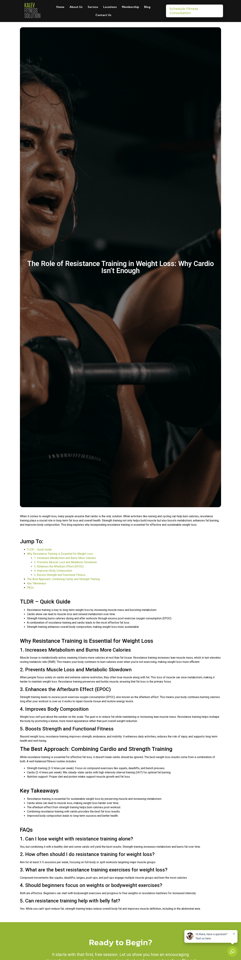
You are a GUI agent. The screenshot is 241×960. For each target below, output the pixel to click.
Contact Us (103, 15)
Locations (110, 7)
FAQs (30, 587)
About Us (76, 7)
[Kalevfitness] (32, 11)
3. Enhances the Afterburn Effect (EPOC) (58, 566)
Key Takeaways (36, 583)
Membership (130, 7)
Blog (147, 7)
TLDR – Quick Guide (39, 549)
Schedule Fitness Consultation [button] (184, 11)
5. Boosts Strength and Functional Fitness (59, 575)
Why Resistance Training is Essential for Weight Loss (60, 553)
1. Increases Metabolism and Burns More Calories (65, 558)
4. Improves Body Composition (53, 570)
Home (60, 7)
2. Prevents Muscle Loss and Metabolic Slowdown (65, 562)
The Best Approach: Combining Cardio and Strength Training (63, 579)
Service (93, 7)
